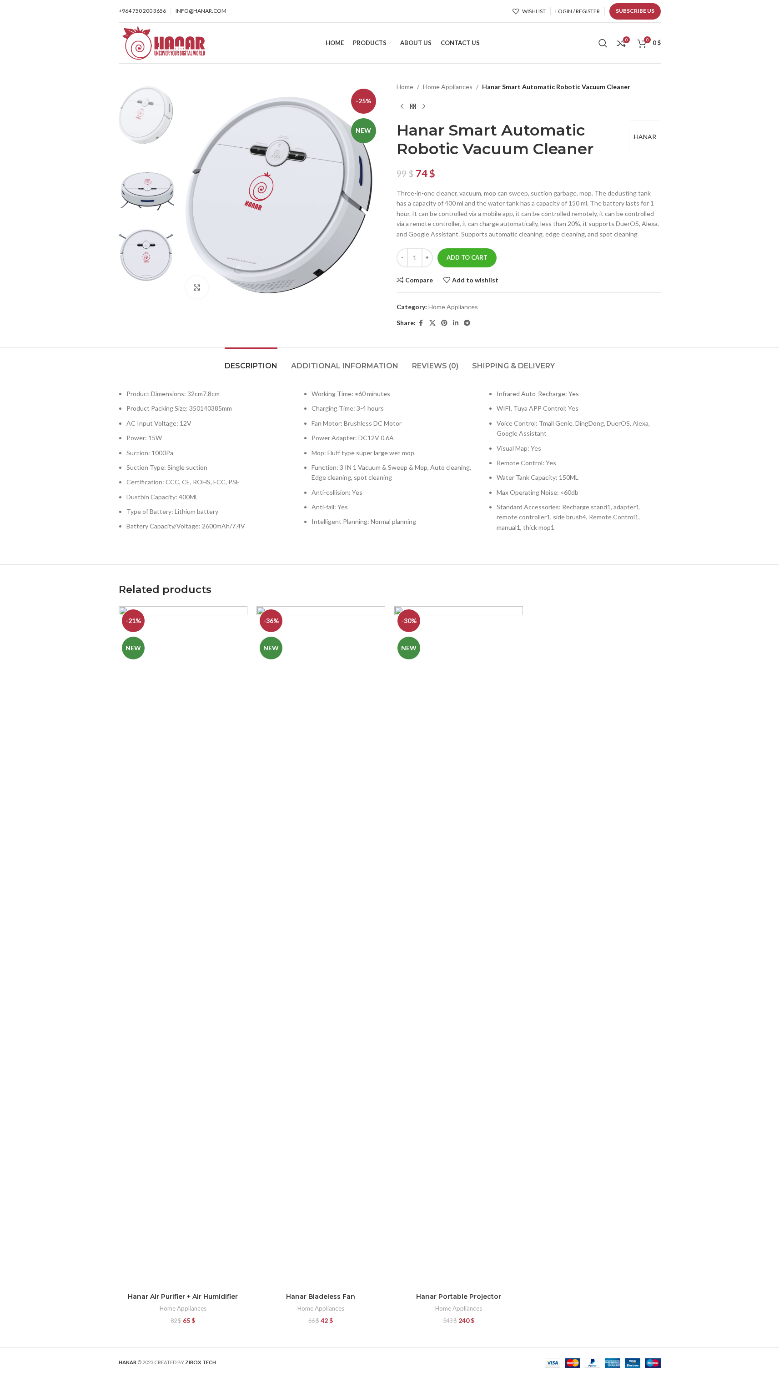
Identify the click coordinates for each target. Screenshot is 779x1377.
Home (405, 86)
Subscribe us (635, 10)
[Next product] (423, 106)
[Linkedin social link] (455, 323)
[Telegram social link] (467, 323)
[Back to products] (412, 106)
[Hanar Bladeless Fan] (320, 947)
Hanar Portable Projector (458, 1296)
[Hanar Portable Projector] (458, 947)
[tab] (251, 361)
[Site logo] (163, 42)
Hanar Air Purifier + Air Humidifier (183, 1296)
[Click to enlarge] (197, 287)
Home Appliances (447, 86)
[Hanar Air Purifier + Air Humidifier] (183, 947)
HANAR (645, 137)
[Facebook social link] (421, 323)
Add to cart (467, 257)
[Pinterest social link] (444, 323)
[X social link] (432, 323)
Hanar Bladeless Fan (320, 1296)
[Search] (603, 43)
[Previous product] (402, 106)
